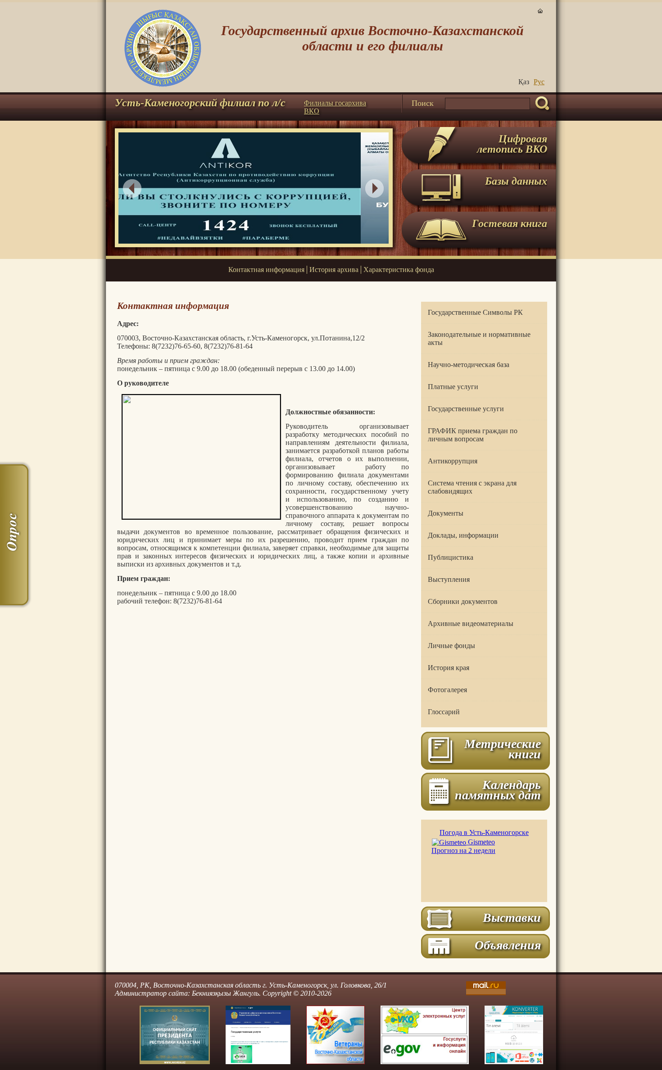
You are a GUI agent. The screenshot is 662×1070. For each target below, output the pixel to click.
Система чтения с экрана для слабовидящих (472, 487)
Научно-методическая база (468, 364)
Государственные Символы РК (475, 312)
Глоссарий (444, 712)
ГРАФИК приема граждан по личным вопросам (472, 435)
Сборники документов (463, 601)
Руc (539, 82)
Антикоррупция (452, 461)
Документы (445, 513)
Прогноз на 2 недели (463, 850)
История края (448, 667)
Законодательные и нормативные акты (479, 338)
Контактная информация (266, 269)
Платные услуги (453, 386)
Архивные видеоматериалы (470, 623)
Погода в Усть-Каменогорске (484, 832)
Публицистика (450, 557)
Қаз (523, 82)
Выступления (449, 579)
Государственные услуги (466, 409)
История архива (333, 269)
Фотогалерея (447, 690)
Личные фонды (451, 645)
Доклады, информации (463, 535)
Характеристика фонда (398, 269)
